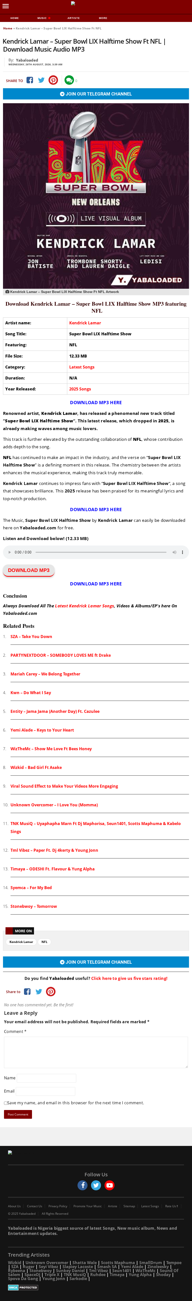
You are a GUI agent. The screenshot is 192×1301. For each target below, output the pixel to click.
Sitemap (129, 1206)
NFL (45, 942)
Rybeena (16, 1270)
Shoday (163, 1274)
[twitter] (96, 1185)
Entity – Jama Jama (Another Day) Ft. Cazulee (55, 711)
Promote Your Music (88, 1206)
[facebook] (83, 1185)
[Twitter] (41, 80)
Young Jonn (53, 1278)
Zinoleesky (158, 1266)
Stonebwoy (41, 1270)
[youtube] (109, 1185)
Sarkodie (78, 1278)
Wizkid (14, 1262)
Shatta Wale (84, 1262)
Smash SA (107, 1266)
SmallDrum (150, 1262)
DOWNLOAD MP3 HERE (96, 402)
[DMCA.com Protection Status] (96, 1288)
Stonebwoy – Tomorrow (33, 906)
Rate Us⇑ (171, 1206)
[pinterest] (53, 80)
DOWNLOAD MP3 (29, 570)
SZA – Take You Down (31, 636)
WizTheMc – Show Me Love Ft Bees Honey (51, 748)
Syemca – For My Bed (31, 887)
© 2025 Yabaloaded (22, 1214)
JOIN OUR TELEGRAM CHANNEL (98, 93)
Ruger (28, 1266)
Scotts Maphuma (118, 1262)
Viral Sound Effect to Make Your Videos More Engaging (64, 786)
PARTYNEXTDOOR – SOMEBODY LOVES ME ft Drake (60, 655)
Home (14, 18)
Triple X (52, 1274)
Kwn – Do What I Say (30, 692)
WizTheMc (146, 1270)
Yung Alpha (140, 1274)
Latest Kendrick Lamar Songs (84, 606)
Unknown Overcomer (47, 1262)
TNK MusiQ (75, 1274)
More (103, 18)
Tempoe (174, 1262)
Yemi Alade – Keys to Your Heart (42, 730)
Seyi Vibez (48, 1266)
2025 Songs (80, 389)
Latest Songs (81, 367)
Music (43, 18)
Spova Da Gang (23, 1278)
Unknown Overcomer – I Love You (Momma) (54, 805)
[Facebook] (29, 80)
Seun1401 (121, 1270)
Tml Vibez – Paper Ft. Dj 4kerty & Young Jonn (54, 850)
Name (10, 1077)
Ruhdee (98, 1274)
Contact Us (34, 1206)
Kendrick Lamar (85, 323)
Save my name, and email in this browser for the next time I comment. (75, 1103)
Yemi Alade (132, 1266)
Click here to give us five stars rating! (129, 978)
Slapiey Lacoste (77, 1266)
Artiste (74, 18)
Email (9, 1091)
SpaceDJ (32, 1274)
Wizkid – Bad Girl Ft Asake (36, 767)
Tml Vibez (98, 1270)
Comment (15, 1031)
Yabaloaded (27, 60)
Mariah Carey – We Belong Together (45, 674)
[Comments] (69, 80)
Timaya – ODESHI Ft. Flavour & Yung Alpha (52, 869)
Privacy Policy (57, 1206)
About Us (14, 1206)
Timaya (117, 1274)
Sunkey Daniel (70, 1270)
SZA (14, 1266)
